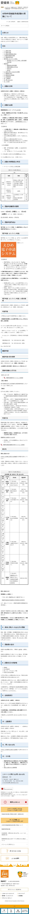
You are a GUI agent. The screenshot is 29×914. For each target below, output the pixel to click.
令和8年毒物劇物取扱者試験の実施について (12, 825)
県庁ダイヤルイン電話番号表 (14, 889)
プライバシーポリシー (7, 898)
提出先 (8, 70)
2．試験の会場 (7, 52)
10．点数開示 (7, 78)
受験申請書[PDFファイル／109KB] (14, 377)
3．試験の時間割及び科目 (10, 54)
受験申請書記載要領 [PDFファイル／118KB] (13, 444)
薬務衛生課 (7, 8)
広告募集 (20, 895)
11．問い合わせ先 (8, 80)
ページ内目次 (6, 25)
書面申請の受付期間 (12, 65)
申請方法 (9, 68)
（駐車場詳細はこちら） (21, 121)
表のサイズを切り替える (14, 170)
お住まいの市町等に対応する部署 (9, 749)
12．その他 (6, 81)
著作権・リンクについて (7, 895)
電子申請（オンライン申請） (11, 59)
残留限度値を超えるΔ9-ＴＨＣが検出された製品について (14, 839)
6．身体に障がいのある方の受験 (12, 72)
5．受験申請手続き (8, 57)
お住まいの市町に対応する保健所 (9, 456)
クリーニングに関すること (8, 844)
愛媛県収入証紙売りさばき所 (8, 437)
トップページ (7, 7)
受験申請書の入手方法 (12, 67)
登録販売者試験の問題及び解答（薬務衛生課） (13, 814)
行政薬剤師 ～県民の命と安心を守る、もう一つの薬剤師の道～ (14, 834)
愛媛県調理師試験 (6, 829)
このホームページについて (8, 893)
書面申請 (6, 63)
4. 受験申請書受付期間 (9, 55)
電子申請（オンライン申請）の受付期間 (16, 60)
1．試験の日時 (7, 50)
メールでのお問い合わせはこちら (10, 782)
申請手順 (9, 62)
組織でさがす (14, 7)
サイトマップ (21, 893)
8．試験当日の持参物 (9, 75)
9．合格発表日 (7, 76)
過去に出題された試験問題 (10, 767)
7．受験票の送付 (8, 73)
